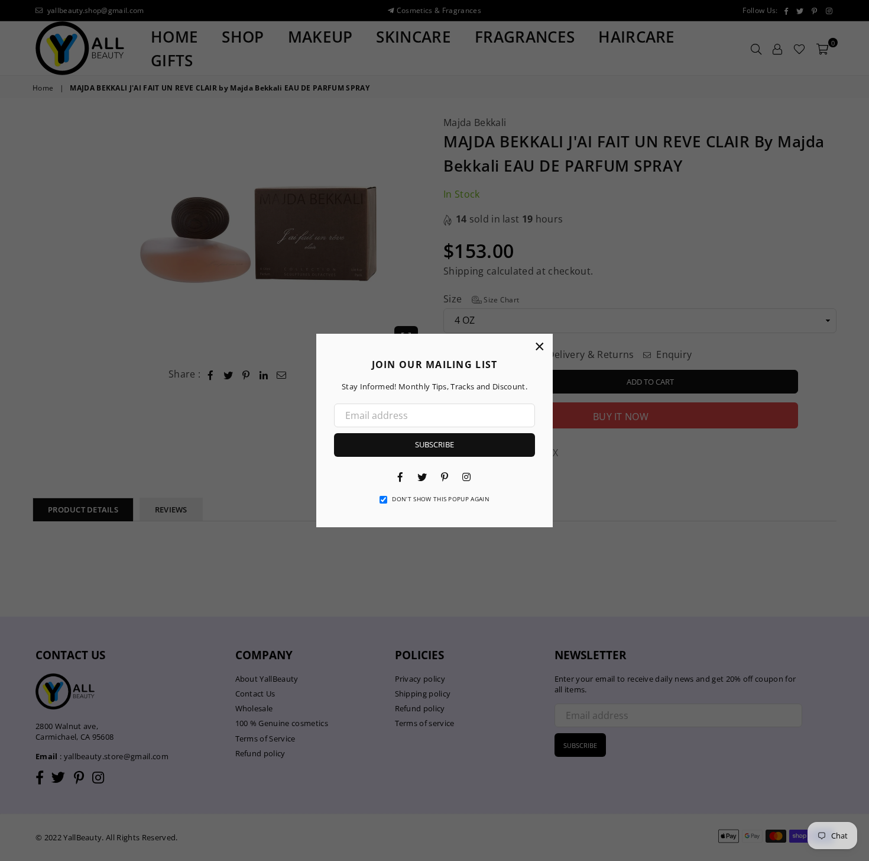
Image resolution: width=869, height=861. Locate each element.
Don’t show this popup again (440, 499)
